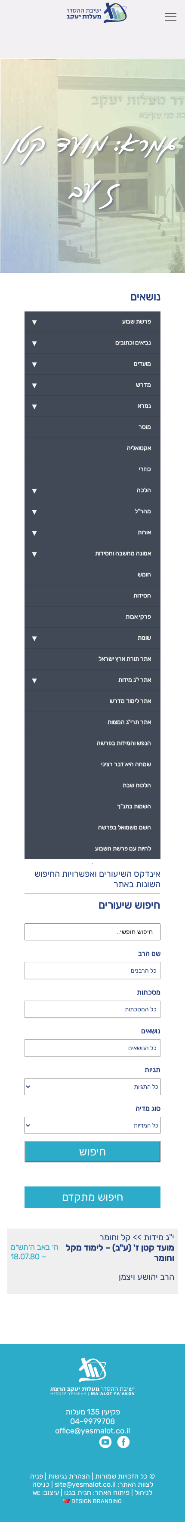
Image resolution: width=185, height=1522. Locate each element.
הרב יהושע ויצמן (146, 1277)
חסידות (142, 595)
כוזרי (145, 469)
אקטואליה (139, 448)
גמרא (91, 406)
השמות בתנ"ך (134, 806)
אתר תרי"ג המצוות (129, 722)
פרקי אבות (138, 616)
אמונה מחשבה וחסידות (91, 553)
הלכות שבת (137, 785)
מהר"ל (91, 511)
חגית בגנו (76, 1492)
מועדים (91, 364)
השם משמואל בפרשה (124, 827)
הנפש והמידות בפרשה (124, 743)
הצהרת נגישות (69, 1476)
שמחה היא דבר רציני (126, 764)
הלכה (91, 490)
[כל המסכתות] (93, 1009)
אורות (91, 532)
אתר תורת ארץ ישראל (125, 658)
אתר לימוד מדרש (130, 701)
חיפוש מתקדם (92, 1197)
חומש (144, 574)
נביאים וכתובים (91, 343)
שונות (91, 638)
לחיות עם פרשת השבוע (123, 848)
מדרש (91, 385)
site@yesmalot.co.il (85, 1484)
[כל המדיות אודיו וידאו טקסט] (93, 1125)
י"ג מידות (159, 1237)
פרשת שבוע (91, 322)
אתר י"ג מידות (91, 680)
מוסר (145, 427)
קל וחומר (115, 1237)
